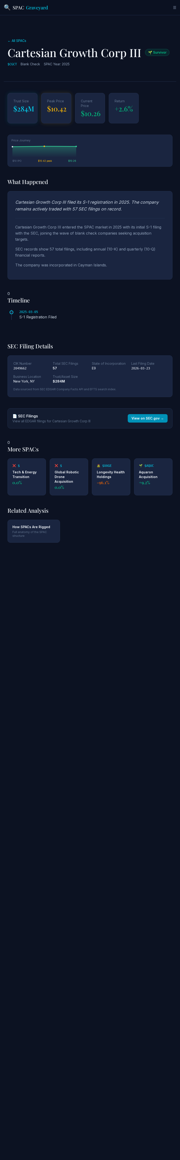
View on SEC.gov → (147, 418)
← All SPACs (17, 41)
